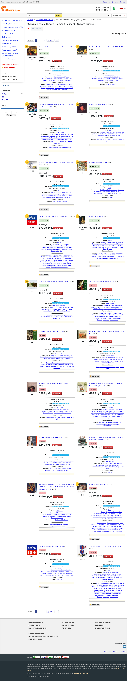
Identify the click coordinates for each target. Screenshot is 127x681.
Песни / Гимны (115, 258)
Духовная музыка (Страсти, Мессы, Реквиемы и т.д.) (107, 315)
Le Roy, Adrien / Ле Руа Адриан (109, 80)
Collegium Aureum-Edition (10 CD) (100, 484)
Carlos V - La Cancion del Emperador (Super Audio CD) (56, 47)
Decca (59, 242)
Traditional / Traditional (52, 78)
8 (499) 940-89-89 (81, 673)
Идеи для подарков (9, 79)
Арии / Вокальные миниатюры (64, 255)
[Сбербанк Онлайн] (36, 657)
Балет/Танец (58, 256)
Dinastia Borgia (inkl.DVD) (97, 216)
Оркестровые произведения (49, 88)
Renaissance (119, 253)
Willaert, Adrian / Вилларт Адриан (60, 464)
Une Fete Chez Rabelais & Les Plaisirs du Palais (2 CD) (106, 47)
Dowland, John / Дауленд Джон (105, 307)
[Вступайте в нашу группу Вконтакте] (124, 646)
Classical (105, 253)
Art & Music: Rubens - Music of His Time (102, 281)
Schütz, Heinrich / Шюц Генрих (113, 309)
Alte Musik (49, 84)
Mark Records (110, 461)
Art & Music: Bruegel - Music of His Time (51, 331)
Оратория (59, 263)
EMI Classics (109, 407)
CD (33, 29)
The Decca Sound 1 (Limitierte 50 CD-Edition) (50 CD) (106, 546)
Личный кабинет (118, 15)
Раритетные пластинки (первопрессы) (10, 54)
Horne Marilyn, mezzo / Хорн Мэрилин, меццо (60, 575)
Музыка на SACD (8, 30)
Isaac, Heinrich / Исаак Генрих (62, 413)
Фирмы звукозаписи (9, 76)
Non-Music (112, 253)
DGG (59, 190)
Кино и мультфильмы (10, 40)
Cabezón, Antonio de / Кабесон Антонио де (59, 80)
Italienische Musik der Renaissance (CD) (51, 437)
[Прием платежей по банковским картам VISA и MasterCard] (47, 657)
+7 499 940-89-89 (102, 7)
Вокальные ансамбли (105, 313)
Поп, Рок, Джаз (34, 625)
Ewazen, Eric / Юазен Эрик (104, 466)
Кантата (59, 260)
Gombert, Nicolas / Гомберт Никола (110, 132)
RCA (109, 188)
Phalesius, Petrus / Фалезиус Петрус (109, 135)
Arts (59, 459)
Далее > (50, 40)
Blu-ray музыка (8, 34)
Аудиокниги (6, 43)
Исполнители (7, 73)
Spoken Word (95, 254)
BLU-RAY (38, 29)
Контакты (106, 2)
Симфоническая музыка (108, 593)
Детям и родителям (9, 47)
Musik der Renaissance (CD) (98, 162)
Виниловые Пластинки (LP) (12, 21)
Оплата (122, 2)
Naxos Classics (109, 303)
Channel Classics (59, 132)
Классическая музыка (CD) (12, 27)
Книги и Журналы (8, 59)
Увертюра (54, 267)
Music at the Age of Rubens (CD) (99, 104)
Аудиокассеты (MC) (9, 50)
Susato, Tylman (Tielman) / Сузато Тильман (109, 193)
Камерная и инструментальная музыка (61, 86)
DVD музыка (6, 37)
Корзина (121, 9)
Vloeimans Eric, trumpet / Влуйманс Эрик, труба (58, 139)
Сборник (64, 201)
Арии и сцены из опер (47, 256)
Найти (58, 15)
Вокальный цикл (116, 313)
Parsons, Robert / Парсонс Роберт (60, 358)
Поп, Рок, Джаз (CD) (9, 24)
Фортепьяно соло (62, 267)
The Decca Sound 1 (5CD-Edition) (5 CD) (51, 546)
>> (57, 40)
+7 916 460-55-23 (102, 10)
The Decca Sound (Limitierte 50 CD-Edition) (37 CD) (55, 216)
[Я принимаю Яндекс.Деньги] (57, 657)
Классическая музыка (37, 628)
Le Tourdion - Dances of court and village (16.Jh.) (54, 281)
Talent (109, 130)
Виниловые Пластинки (37, 622)
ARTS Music (59, 511)
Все (29, 28)
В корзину (56, 61)
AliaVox (59, 75)
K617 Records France (59, 305)
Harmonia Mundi (109, 75)
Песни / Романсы (110, 84)
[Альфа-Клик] (65, 657)
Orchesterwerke (56, 201)
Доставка (115, 2)
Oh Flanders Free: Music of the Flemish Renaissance (55, 383)
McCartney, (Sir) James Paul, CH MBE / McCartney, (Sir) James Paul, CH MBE (57, 137)
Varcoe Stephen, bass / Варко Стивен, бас (59, 197)
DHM (109, 510)
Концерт (65, 260)
